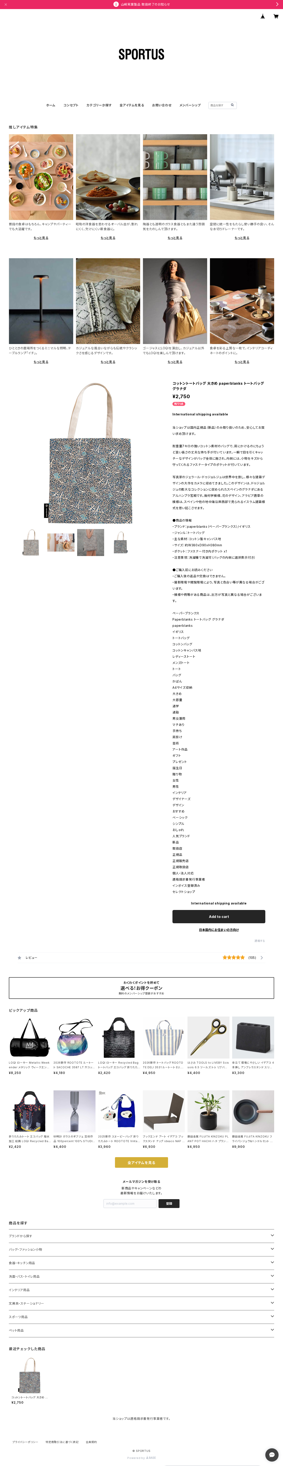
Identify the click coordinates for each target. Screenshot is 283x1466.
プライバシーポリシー (25, 1442)
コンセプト (71, 105)
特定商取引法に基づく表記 (62, 1442)
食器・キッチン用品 (22, 1263)
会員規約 (91, 1442)
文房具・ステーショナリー (26, 1303)
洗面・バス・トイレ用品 (24, 1276)
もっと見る (41, 238)
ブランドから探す (20, 1236)
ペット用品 (16, 1330)
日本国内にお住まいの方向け (219, 930)
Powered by (136, 1458)
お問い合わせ (162, 105)
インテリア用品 (19, 1290)
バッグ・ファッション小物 (25, 1249)
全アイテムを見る (132, 105)
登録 (169, 1203)
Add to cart (219, 916)
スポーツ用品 (18, 1317)
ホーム (50, 105)
